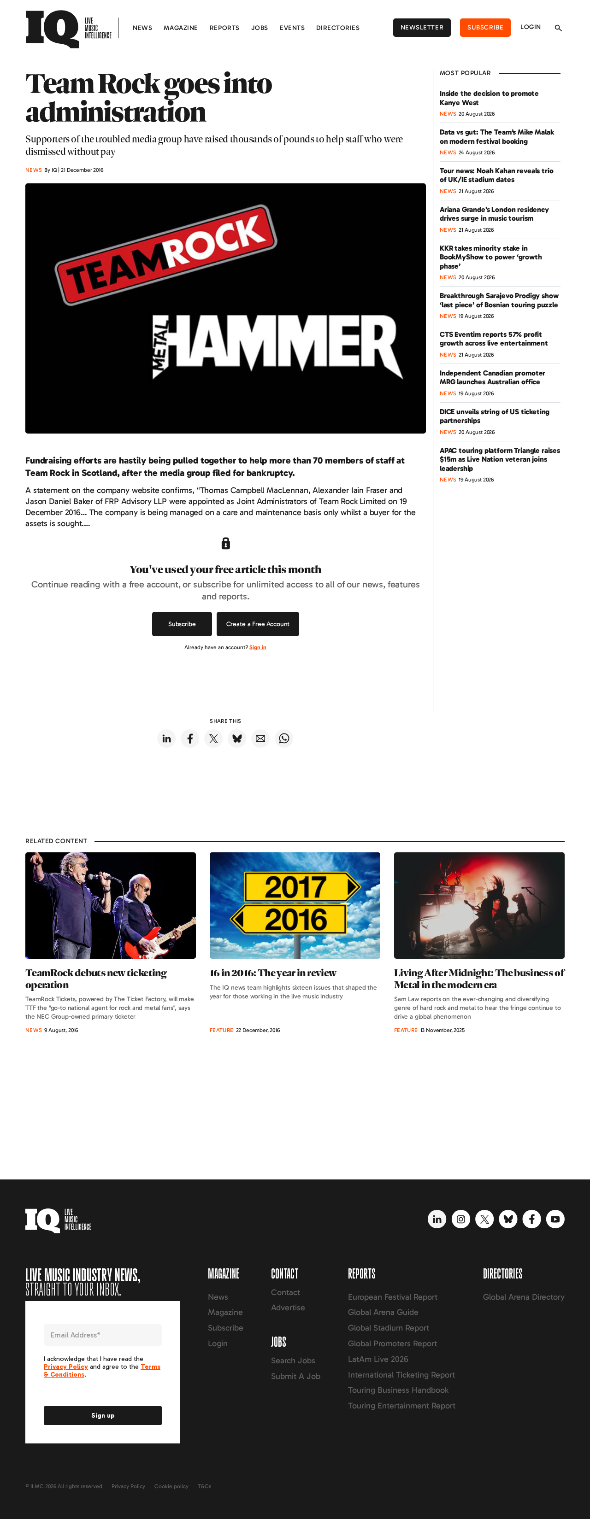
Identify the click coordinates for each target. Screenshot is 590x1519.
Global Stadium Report (388, 1328)
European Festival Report (392, 1297)
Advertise (288, 1307)
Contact (285, 1292)
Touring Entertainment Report (401, 1406)
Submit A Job (295, 1376)
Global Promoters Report (392, 1343)
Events (292, 28)
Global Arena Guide (383, 1312)
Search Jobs (293, 1360)
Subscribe (485, 27)
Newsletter (422, 27)
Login (530, 27)
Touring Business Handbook (398, 1390)
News (142, 28)
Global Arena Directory (524, 1297)
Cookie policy (171, 1486)
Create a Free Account (258, 624)
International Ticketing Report (401, 1375)
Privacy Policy (128, 1486)
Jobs (259, 28)
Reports (225, 28)
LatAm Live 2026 (378, 1359)
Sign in (257, 647)
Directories (338, 28)
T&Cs (204, 1486)
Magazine (181, 28)
